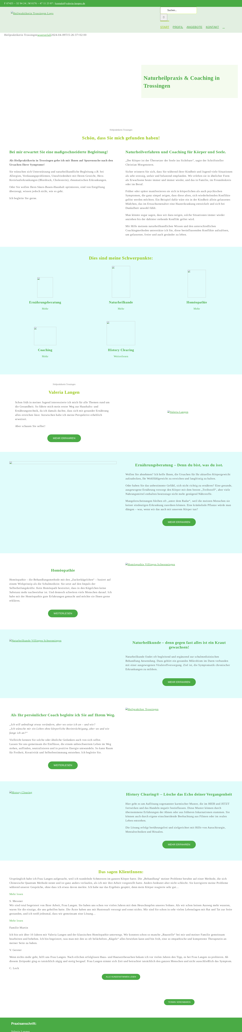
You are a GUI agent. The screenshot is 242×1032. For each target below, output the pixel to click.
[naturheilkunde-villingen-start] (35, 640)
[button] (224, 27)
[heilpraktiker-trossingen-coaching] (142, 709)
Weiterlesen (121, 356)
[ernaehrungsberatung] (63, 462)
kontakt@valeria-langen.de (70, 3)
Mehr (45, 308)
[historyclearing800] (20, 792)
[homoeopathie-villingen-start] (150, 564)
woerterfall (44, 34)
